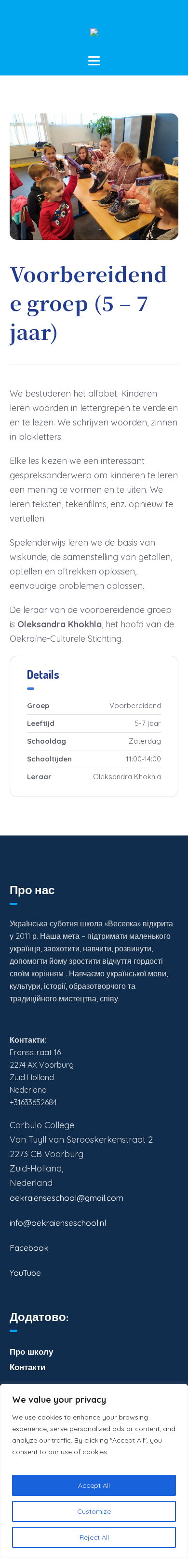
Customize (94, 1511)
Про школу (31, 1351)
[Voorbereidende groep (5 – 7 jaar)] (94, 176)
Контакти (27, 1367)
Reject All (94, 1537)
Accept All (94, 1485)
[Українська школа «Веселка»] (94, 35)
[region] (94, 1471)
